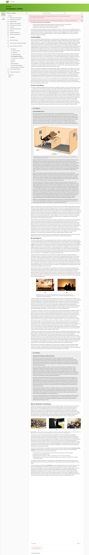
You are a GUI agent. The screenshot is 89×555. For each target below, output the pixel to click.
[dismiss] (82, 17)
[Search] (64, 13)
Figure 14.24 (46, 407)
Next (78, 543)
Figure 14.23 (42, 276)
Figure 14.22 (75, 123)
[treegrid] (17, 46)
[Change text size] (81, 13)
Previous (34, 543)
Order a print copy (37, 548)
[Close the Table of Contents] (26, 13)
